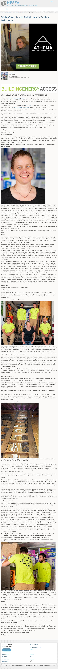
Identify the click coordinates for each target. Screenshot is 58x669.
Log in (51, 1)
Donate (32, 659)
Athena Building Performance (22, 107)
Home (2, 12)
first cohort (28, 105)
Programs (4, 656)
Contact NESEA (34, 644)
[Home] (19, 3)
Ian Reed (12, 73)
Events (32, 654)
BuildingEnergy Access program (16, 98)
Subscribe (6, 650)
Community (8, 12)
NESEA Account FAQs (35, 647)
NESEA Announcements (18, 12)
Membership (5, 659)
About (31, 656)
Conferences (5, 654)
